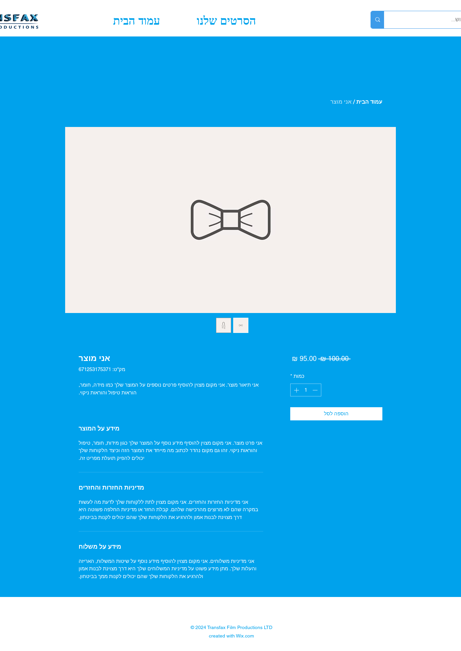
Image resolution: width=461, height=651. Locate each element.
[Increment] (295, 390)
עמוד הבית (369, 102)
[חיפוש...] (377, 19)
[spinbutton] (305, 390)
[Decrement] (315, 390)
